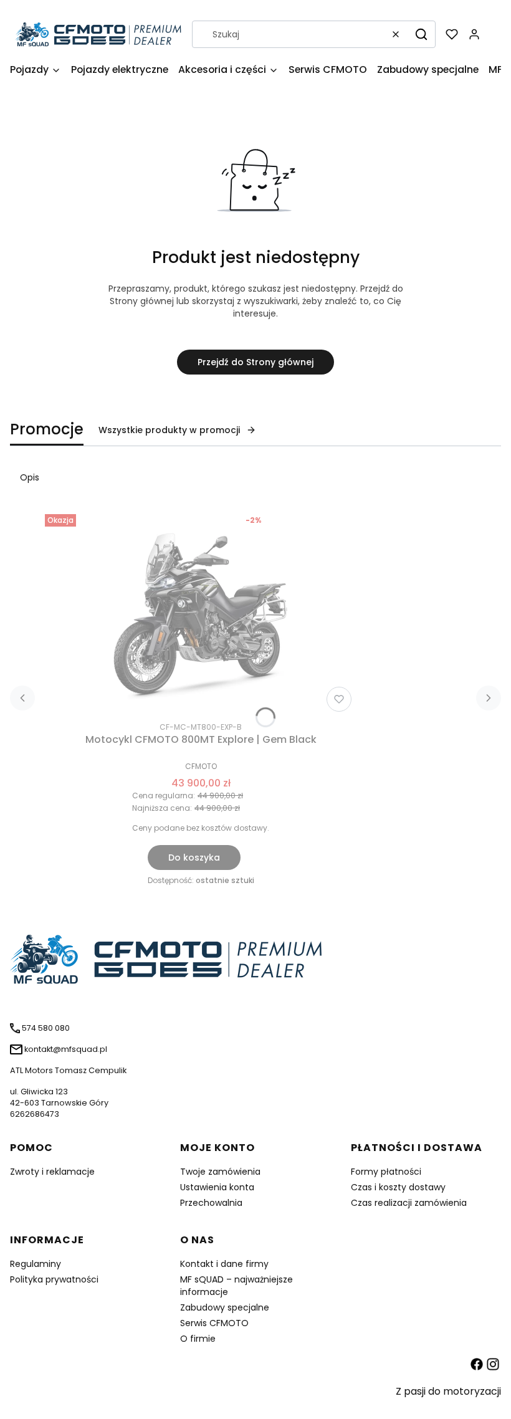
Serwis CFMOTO (214, 1323)
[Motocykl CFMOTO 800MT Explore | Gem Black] (200, 613)
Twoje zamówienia (220, 1171)
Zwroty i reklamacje (52, 1171)
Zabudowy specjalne (224, 1307)
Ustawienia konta (217, 1187)
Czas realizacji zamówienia (409, 1203)
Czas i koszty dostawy (398, 1187)
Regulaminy (35, 1264)
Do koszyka (194, 857)
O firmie (198, 1338)
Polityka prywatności (54, 1279)
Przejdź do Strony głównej (255, 362)
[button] (421, 34)
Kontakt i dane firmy (224, 1264)
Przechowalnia (211, 1203)
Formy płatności (386, 1171)
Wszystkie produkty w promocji (169, 430)
